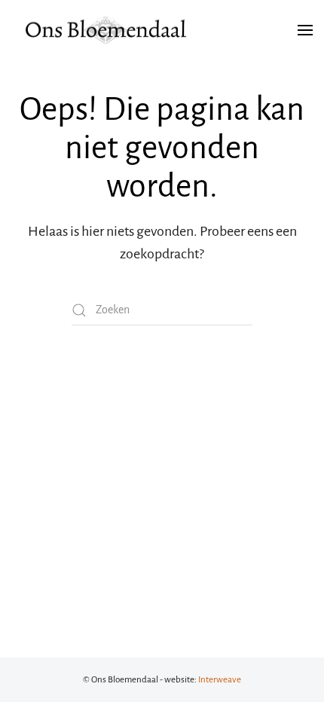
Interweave (219, 680)
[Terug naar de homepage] (105, 30)
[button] (305, 30)
